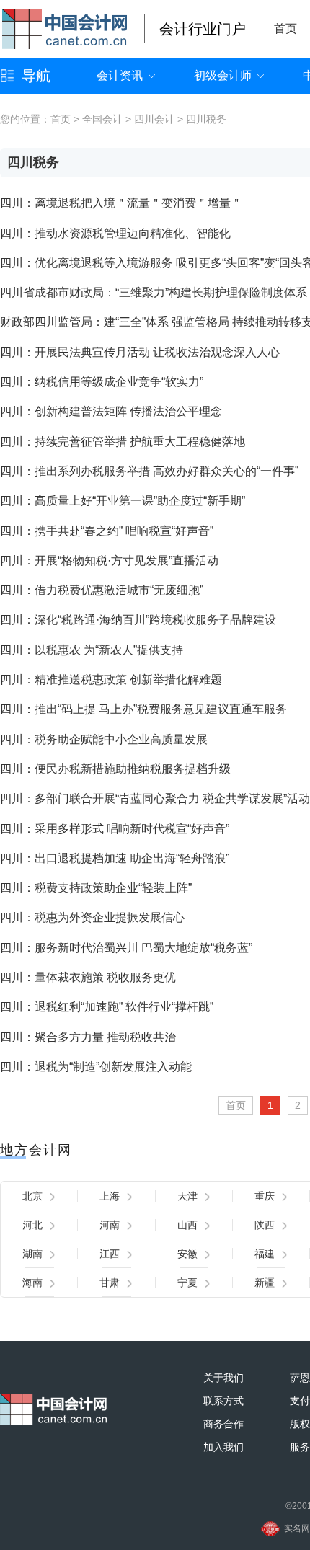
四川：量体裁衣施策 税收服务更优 (88, 977)
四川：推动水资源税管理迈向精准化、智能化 (115, 233)
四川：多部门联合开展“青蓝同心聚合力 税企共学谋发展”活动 (155, 798)
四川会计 (154, 119)
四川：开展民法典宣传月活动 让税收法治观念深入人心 (140, 352)
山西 (187, 1225)
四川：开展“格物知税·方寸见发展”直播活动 (109, 560)
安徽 (187, 1253)
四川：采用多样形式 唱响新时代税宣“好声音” (114, 829)
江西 (109, 1253)
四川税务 (206, 119)
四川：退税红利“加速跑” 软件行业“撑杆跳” (106, 1007)
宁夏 (187, 1282)
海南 (32, 1282)
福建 (264, 1253)
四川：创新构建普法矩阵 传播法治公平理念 (111, 411)
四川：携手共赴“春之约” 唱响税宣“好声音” (106, 531)
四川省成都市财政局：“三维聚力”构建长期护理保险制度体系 (153, 292)
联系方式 (223, 1401)
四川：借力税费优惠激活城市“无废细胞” (101, 590)
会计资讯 (120, 75)
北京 (32, 1196)
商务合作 (223, 1424)
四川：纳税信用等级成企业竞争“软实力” (101, 382)
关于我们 (223, 1377)
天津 (187, 1196)
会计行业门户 (202, 29)
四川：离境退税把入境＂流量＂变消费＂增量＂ (121, 203)
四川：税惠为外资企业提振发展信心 (92, 917)
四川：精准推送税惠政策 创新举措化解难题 (111, 679)
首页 (285, 28)
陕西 (264, 1225)
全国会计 (102, 119)
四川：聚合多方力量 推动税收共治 (88, 1037)
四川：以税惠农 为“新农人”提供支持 (91, 650)
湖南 (32, 1253)
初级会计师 (223, 75)
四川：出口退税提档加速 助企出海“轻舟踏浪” (114, 858)
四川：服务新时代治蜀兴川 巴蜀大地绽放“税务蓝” (126, 948)
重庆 (264, 1196)
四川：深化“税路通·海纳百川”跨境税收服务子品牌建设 (138, 620)
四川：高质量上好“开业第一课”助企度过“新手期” (122, 501)
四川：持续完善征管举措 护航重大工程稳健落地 (122, 441)
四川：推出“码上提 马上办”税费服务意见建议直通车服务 (143, 709)
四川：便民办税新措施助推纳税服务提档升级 (115, 769)
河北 (32, 1225)
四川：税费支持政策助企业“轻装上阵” (96, 888)
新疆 (264, 1282)
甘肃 (109, 1282)
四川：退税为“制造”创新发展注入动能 (96, 1066)
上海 (109, 1196)
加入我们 (223, 1447)
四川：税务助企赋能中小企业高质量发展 (104, 739)
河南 (109, 1225)
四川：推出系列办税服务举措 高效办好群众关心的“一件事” (149, 471)
